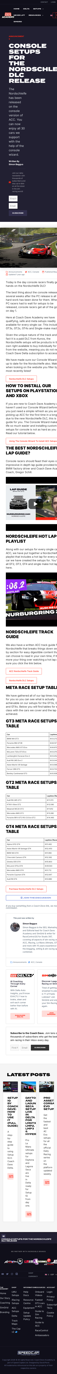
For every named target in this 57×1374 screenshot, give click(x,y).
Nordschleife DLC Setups (21, 379)
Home (16, 9)
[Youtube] (2, 1274)
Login (53, 2)
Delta (26, 9)
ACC (30, 272)
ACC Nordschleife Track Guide (24, 671)
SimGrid (18, 22)
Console (35, 272)
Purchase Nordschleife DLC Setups (26, 889)
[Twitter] (7, 1274)
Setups (37, 9)
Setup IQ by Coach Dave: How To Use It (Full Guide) (12, 1112)
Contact (44, 2)
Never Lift (19, 15)
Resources (35, 15)
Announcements (15, 272)
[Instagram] (12, 1274)
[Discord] (16, 1274)
